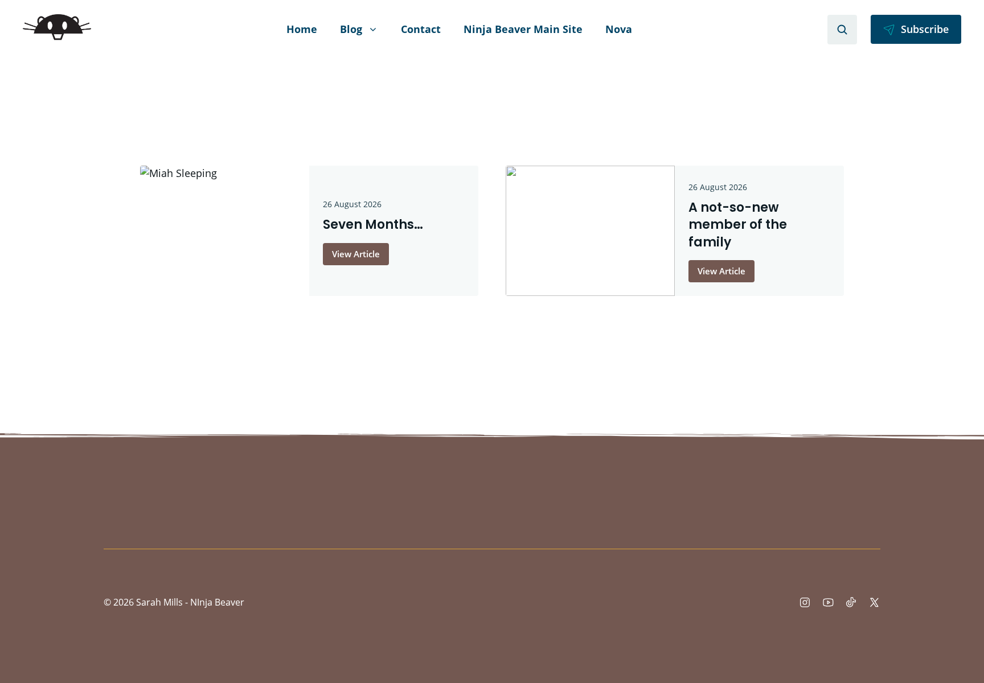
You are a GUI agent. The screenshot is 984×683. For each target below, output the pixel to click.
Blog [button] (351, 29)
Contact (421, 29)
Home (301, 29)
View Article (356, 254)
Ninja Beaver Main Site (523, 29)
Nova (618, 29)
